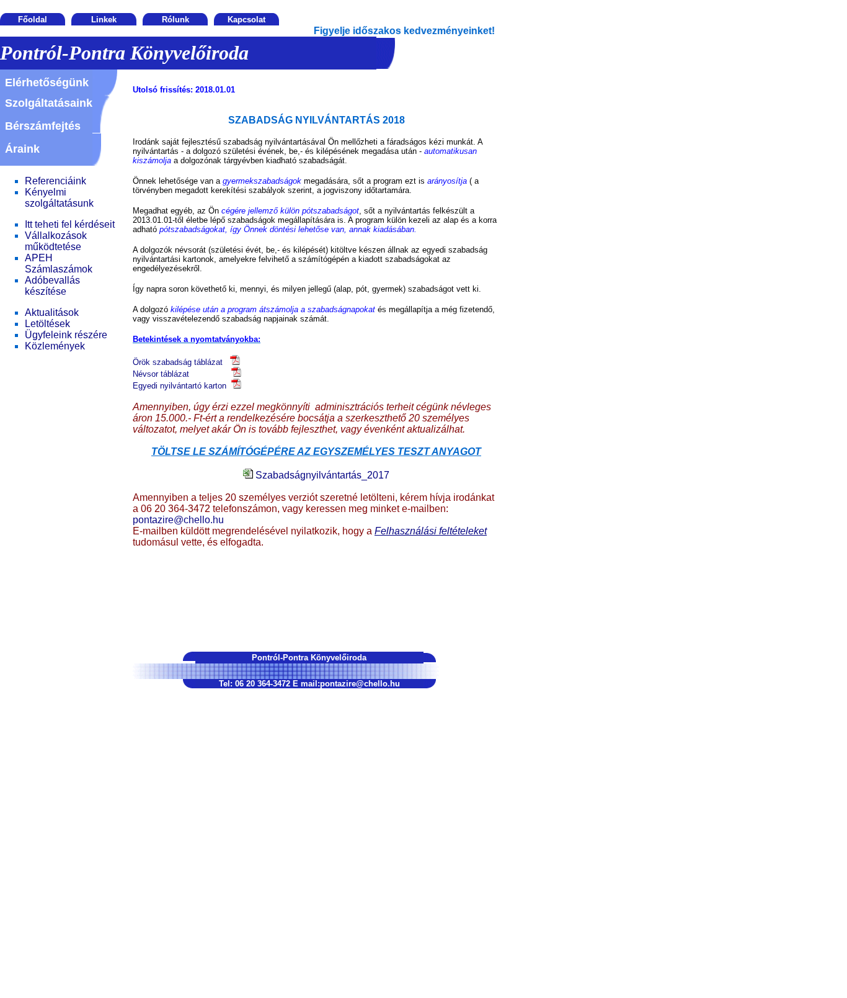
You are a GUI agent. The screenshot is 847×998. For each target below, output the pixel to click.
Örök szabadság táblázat (181, 362)
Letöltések (47, 323)
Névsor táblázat (182, 374)
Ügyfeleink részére (66, 335)
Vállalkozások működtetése (56, 241)
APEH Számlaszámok (58, 263)
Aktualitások (52, 312)
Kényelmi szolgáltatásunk (59, 198)
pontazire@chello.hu (178, 520)
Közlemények (55, 346)
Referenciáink (55, 181)
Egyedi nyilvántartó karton (182, 385)
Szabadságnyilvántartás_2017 (321, 475)
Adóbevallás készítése (52, 286)
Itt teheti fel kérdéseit (70, 224)
